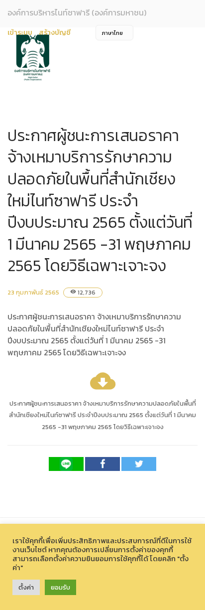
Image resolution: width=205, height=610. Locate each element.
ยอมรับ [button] (60, 587)
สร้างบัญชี (55, 32)
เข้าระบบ (19, 32)
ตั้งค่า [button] (26, 587)
